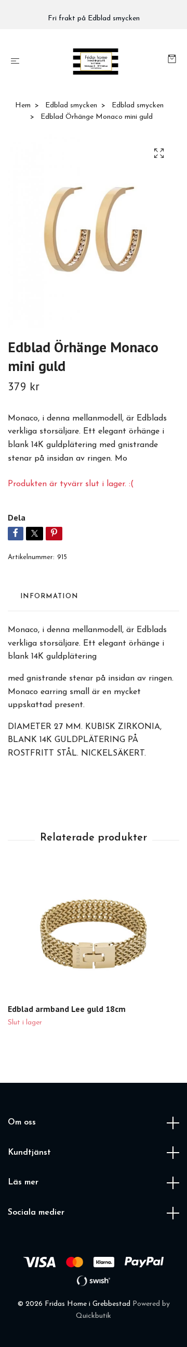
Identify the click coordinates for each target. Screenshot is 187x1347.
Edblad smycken (71, 105)
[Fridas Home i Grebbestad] (96, 61)
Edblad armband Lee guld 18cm (67, 1009)
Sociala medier (36, 1212)
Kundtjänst (29, 1152)
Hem (23, 105)
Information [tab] (49, 596)
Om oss (22, 1122)
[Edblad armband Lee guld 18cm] (93, 934)
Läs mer (23, 1182)
